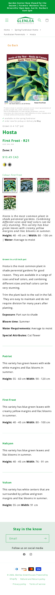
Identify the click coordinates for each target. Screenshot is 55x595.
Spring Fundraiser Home (26, 29)
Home (7, 29)
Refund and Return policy (32, 579)
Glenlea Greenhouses (25, 575)
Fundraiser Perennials (14, 34)
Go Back (13, 45)
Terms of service (37, 584)
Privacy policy (19, 584)
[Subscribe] (45, 538)
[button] (7, 20)
